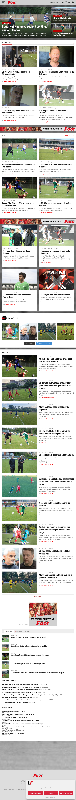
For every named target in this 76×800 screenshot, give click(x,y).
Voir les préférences (66, 793)
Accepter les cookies (35, 793)
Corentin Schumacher (47, 398)
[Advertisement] (38, 755)
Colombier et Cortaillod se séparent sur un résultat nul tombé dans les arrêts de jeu (56, 481)
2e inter (5, 200)
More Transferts (67, 43)
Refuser (51, 793)
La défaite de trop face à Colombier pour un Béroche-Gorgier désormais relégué (55, 385)
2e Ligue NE (5, 69)
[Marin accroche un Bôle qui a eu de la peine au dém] (47, 331)
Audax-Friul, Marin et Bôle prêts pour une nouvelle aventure (18, 204)
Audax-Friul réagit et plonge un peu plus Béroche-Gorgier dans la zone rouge (54, 530)
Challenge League (45, 108)
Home (5, 790)
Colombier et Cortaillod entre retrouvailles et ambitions (55, 165)
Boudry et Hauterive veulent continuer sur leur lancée (18, 165)
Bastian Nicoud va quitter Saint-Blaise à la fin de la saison (56, 73)
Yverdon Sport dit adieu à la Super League (16, 252)
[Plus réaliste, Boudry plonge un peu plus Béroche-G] (65, 331)
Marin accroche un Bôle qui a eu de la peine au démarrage (55, 576)
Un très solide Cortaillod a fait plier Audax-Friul (54, 552)
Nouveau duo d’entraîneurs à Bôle (13, 711)
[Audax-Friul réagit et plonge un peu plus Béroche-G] (10, 331)
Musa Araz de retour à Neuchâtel (13, 730)
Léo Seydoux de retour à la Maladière (55, 295)
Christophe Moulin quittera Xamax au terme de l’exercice (21, 720)
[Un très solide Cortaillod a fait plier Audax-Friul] (29, 331)
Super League (7, 248)
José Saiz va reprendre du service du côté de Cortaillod (18, 111)
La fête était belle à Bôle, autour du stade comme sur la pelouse (54, 432)
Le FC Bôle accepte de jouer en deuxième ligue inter (55, 204)
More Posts (38, 597)
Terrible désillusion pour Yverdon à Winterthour (17, 296)
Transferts (7, 707)
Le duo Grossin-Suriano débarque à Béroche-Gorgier (16, 73)
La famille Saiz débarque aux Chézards (56, 455)
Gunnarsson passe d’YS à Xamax (13, 733)
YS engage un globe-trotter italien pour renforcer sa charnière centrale (26, 727)
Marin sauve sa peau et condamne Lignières (54, 408)
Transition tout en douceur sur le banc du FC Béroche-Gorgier (22, 724)
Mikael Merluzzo (10, 304)
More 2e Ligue (69, 136)
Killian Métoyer (45, 443)
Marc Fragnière (45, 122)
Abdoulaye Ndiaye (10, 260)
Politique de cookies (50, 797)
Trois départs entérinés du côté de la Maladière (53, 111)
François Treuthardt (10, 81)
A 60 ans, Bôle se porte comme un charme (54, 504)
